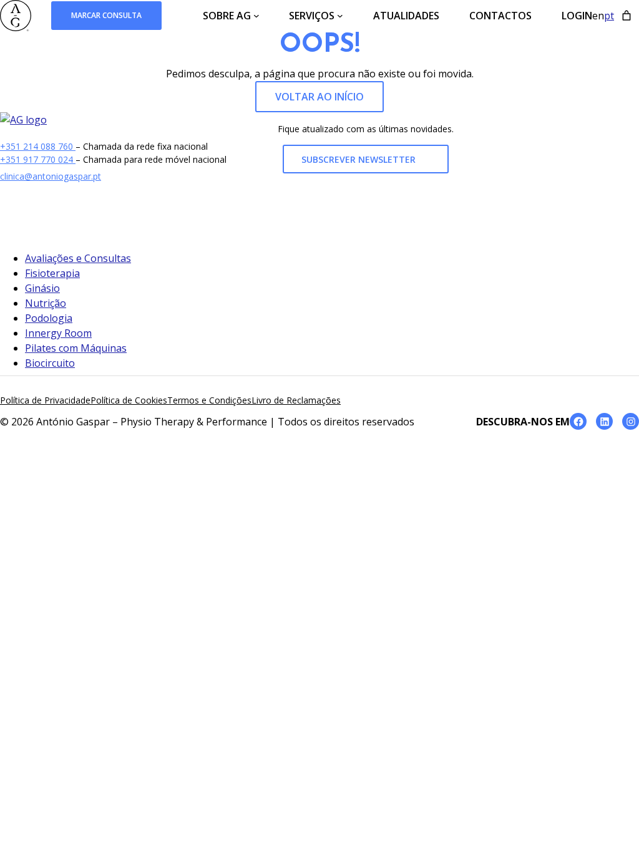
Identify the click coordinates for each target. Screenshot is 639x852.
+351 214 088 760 (38, 146)
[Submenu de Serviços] (340, 15)
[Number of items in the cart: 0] (626, 15)
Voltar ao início (319, 97)
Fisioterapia (52, 273)
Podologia (48, 318)
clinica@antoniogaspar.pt (50, 176)
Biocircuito (50, 363)
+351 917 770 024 (38, 159)
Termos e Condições (209, 400)
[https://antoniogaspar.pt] (23, 119)
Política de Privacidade (45, 400)
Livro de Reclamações (296, 400)
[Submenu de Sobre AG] (256, 15)
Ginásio (42, 288)
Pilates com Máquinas (76, 348)
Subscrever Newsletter (359, 159)
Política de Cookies (128, 400)
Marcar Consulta (106, 15)
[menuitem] (598, 15)
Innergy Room (58, 333)
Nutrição (45, 303)
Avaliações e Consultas (78, 258)
